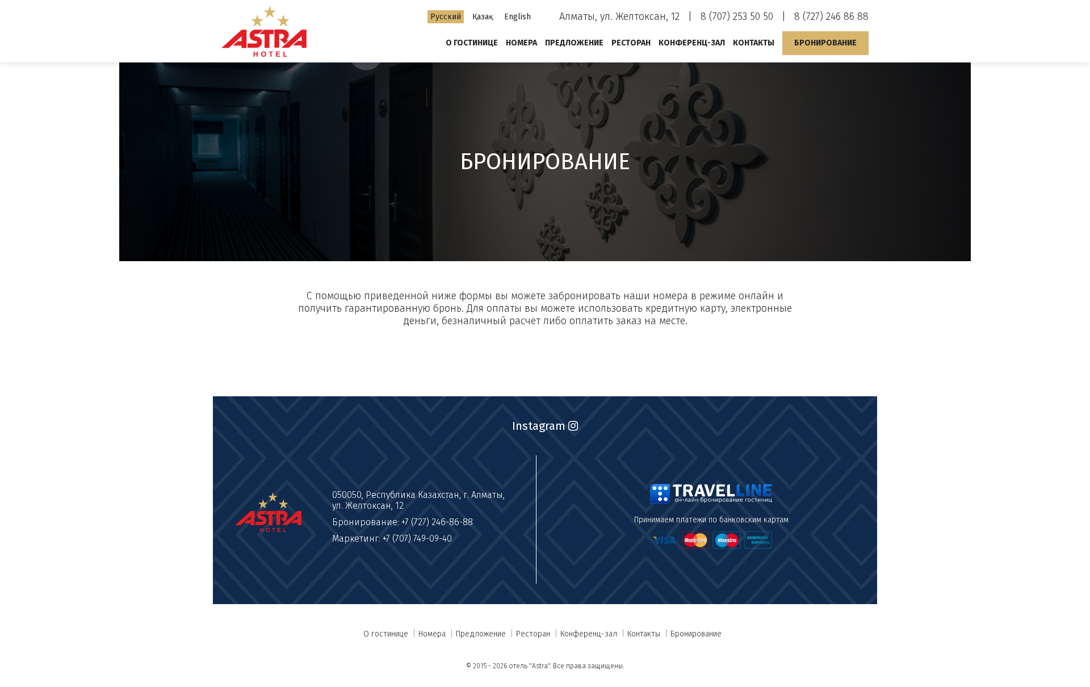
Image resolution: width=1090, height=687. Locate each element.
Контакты (753, 43)
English (517, 17)
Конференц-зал (692, 43)
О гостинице (472, 43)
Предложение (574, 43)
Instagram (540, 426)
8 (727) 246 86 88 (831, 16)
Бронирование (825, 43)
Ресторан (631, 43)
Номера (521, 43)
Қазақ (482, 17)
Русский (445, 17)
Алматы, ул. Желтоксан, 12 (619, 16)
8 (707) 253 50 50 (737, 16)
